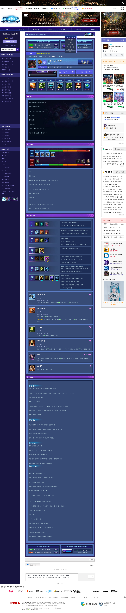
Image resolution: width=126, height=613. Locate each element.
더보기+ (122, 40)
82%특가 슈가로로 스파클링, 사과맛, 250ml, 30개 (113, 224)
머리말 (71, 42)
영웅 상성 (70, 44)
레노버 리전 (5, 179)
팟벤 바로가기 (6, 152)
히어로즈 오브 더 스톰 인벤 (10, 34)
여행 (3, 164)
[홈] (7, 29)
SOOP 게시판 (6, 70)
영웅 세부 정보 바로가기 (85, 62)
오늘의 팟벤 (5, 135)
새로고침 (121, 143)
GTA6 (3, 194)
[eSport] (93, 29)
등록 (91, 577)
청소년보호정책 (64, 597)
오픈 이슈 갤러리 (6, 129)
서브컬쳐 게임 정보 (7, 173)
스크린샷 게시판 (6, 87)
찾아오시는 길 (87, 597)
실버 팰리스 (5, 182)
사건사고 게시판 (6, 101)
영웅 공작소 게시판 (7, 98)
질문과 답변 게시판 (7, 81)
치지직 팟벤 (5, 67)
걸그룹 (4, 161)
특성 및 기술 (70, 47)
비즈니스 (37, 597)
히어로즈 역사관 (6, 93)
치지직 (4, 155)
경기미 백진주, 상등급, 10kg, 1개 (111, 230)
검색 (17, 49)
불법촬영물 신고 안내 (76, 597)
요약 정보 (70, 40)
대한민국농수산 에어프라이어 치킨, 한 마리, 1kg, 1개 (113, 237)
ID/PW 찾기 (13, 45)
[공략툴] (50, 29)
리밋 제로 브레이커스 (8, 185)
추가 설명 (70, 49)
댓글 (70, 51)
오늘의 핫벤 (5, 132)
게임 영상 (4, 170)
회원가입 (5, 45)
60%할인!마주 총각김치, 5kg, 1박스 (112, 234)
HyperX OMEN (6, 176)
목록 (92, 560)
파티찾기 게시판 (6, 95)
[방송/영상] (78, 29)
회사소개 (30, 597)
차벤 (3, 158)
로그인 (115, 8)
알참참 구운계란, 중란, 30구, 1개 (111, 227)
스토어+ (122, 61)
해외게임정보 (5, 167)
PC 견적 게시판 (6, 141)
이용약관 (44, 597)
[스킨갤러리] (64, 29)
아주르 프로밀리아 (7, 188)
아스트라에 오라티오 (7, 191)
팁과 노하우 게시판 (7, 64)
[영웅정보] (21, 29)
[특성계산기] (35, 29)
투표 (56, 45)
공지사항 (96, 597)
